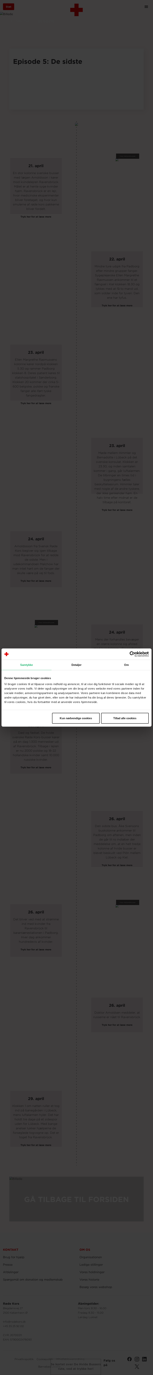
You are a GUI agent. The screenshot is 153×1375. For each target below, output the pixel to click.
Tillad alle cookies (124, 718)
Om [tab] (126, 664)
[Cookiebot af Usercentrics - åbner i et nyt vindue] (132, 654)
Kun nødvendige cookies (76, 718)
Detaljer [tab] (76, 664)
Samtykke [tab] (26, 664)
